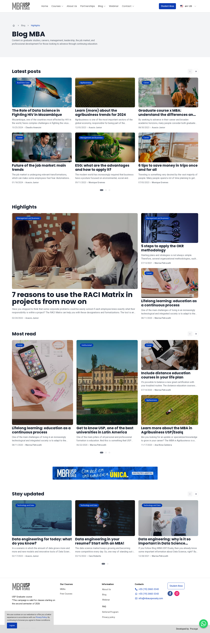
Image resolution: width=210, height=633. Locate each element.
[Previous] (190, 71)
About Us (72, 6)
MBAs (63, 589)
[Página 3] (109, 190)
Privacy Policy (41, 617)
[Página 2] (106, 190)
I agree (12, 626)
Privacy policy (108, 617)
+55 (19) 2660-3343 (149, 589)
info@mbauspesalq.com (151, 598)
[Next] (196, 71)
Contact (126, 6)
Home (44, 6)
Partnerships (87, 6)
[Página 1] (101, 190)
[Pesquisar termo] (153, 6)
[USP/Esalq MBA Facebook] (170, 593)
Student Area (167, 6)
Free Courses (66, 594)
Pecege (194, 629)
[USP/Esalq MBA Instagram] (176, 593)
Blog (100, 6)
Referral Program (110, 612)
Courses (56, 6)
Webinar (114, 6)
